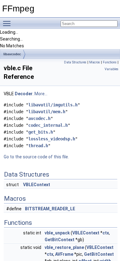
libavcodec (12, 54)
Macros (94, 62)
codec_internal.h (48, 125)
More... (40, 93)
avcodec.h (39, 118)
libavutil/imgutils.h (53, 104)
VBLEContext (36, 184)
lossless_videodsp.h (51, 138)
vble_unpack (57, 232)
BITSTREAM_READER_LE (50, 208)
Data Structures (75, 62)
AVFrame (64, 254)
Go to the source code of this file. (36, 156)
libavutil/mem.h (46, 111)
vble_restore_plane (64, 247)
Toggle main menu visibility (8, 23)
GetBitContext (59, 239)
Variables (111, 69)
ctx (105, 232)
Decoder (24, 93)
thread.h (38, 145)
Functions (110, 62)
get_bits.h (40, 132)
